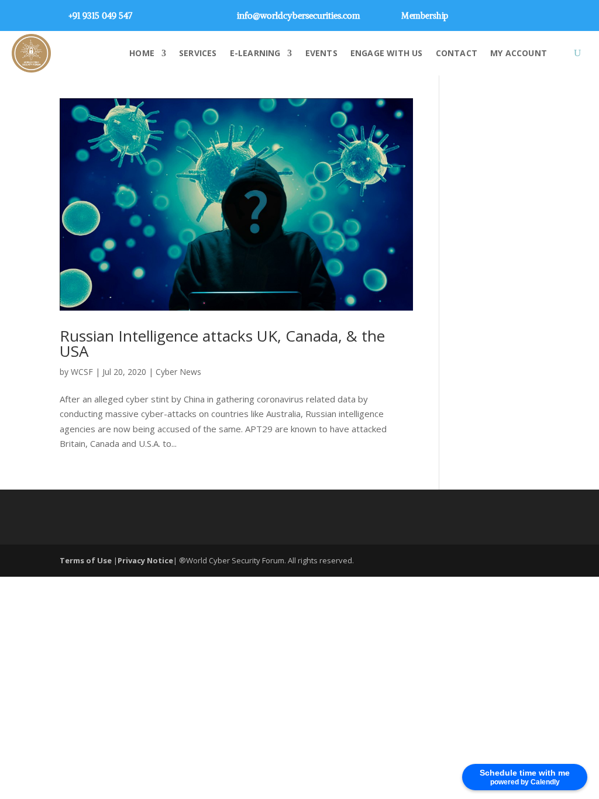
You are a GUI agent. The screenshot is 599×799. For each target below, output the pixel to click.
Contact (456, 52)
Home (141, 52)
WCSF (82, 371)
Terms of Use (86, 560)
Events (321, 52)
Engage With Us (386, 52)
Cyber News (178, 371)
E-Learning (255, 52)
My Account (518, 52)
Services (198, 52)
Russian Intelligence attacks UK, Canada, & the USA (222, 343)
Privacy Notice (145, 560)
